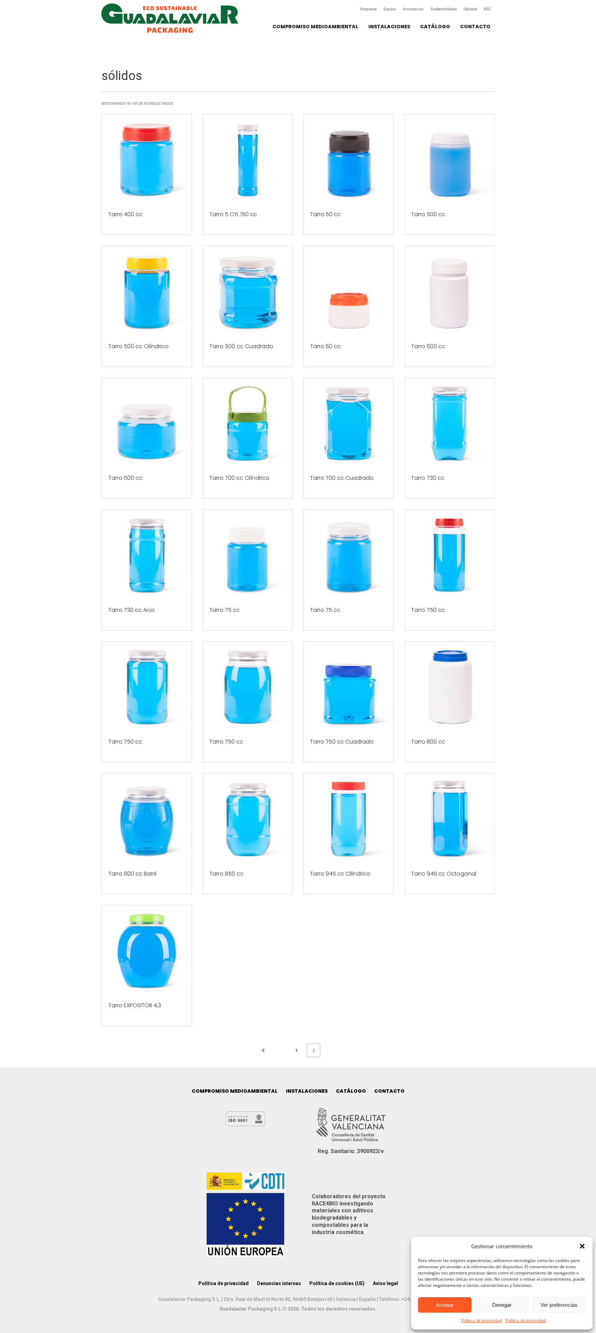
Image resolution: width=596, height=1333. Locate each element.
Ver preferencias (558, 1305)
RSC (487, 9)
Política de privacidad (481, 1320)
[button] (582, 1246)
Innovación (413, 9)
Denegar (501, 1305)
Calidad (470, 9)
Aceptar (445, 1305)
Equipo (390, 9)
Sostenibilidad (443, 9)
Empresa (368, 9)
